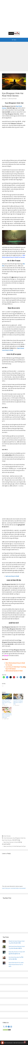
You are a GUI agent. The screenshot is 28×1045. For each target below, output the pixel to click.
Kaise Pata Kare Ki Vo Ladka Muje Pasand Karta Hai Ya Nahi (16, 964)
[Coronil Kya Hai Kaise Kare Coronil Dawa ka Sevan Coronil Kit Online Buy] (7, 710)
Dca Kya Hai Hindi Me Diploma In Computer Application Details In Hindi (18, 702)
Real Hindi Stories (7, 840)
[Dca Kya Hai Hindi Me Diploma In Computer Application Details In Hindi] (18, 696)
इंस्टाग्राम (6, 655)
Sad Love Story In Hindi (12, 576)
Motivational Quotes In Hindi (14, 671)
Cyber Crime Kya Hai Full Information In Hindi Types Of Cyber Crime (6, 702)
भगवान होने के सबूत (16, 840)
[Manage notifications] (25, 1042)
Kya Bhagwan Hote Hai (19, 838)
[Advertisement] (14, 16)
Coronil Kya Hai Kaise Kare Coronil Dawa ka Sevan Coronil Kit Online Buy (7, 715)
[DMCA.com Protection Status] (7, 1030)
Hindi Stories (7, 836)
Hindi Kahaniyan (8, 838)
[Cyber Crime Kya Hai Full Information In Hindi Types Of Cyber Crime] (7, 696)
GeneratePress (21, 1042)
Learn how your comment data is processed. (14, 888)
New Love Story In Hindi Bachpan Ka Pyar (15, 846)
